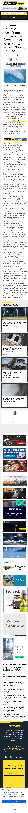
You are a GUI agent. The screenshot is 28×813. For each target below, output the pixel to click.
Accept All (14, 801)
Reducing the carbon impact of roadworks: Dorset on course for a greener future (14, 373)
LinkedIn (14, 423)
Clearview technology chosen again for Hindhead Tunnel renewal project (14, 696)
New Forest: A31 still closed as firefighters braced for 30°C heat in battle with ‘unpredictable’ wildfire (14, 716)
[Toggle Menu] (14, 17)
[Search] (25, 13)
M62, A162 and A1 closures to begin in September (14, 702)
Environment (10, 85)
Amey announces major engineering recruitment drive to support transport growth (14, 708)
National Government (20, 85)
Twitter (21, 422)
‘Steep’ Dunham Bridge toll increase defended (14, 690)
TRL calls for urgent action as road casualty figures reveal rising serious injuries (14, 676)
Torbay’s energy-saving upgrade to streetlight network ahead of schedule (14, 323)
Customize (14, 805)
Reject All (14, 809)
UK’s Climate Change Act (17, 121)
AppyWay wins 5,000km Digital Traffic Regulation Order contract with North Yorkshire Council (15, 683)
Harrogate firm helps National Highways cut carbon (12, 349)
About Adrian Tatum (14, 419)
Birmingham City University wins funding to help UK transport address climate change (13, 399)
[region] (14, 800)
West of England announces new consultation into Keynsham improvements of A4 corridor (13, 669)
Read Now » (6, 330)
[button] (9, 64)
